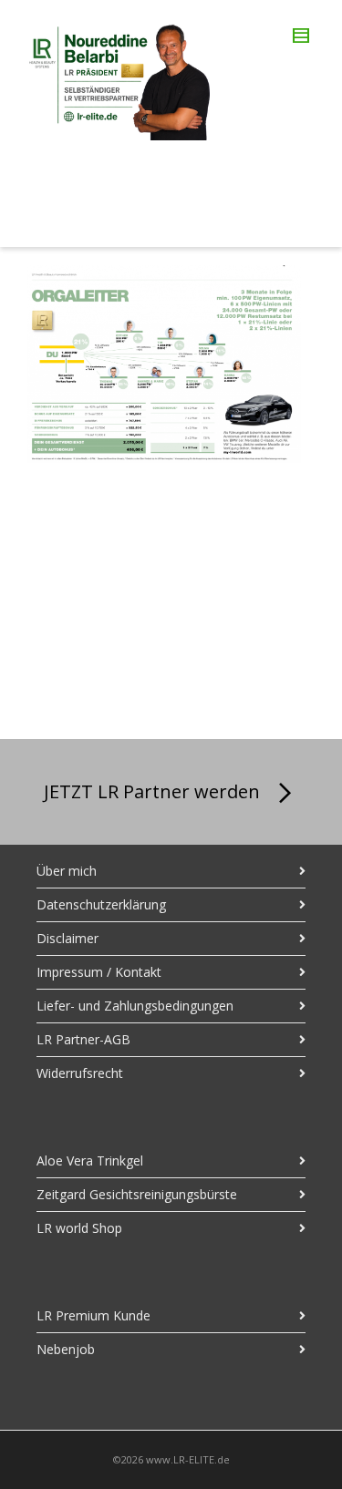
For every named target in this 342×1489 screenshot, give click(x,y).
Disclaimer (67, 938)
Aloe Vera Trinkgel (89, 1160)
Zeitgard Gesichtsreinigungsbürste (136, 1194)
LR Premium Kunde (93, 1315)
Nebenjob (65, 1349)
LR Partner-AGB (83, 1039)
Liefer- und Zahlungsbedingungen (134, 1005)
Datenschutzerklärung (101, 904)
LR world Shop (79, 1228)
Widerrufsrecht (79, 1073)
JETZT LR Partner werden (152, 791)
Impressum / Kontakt (98, 972)
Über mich (66, 870)
